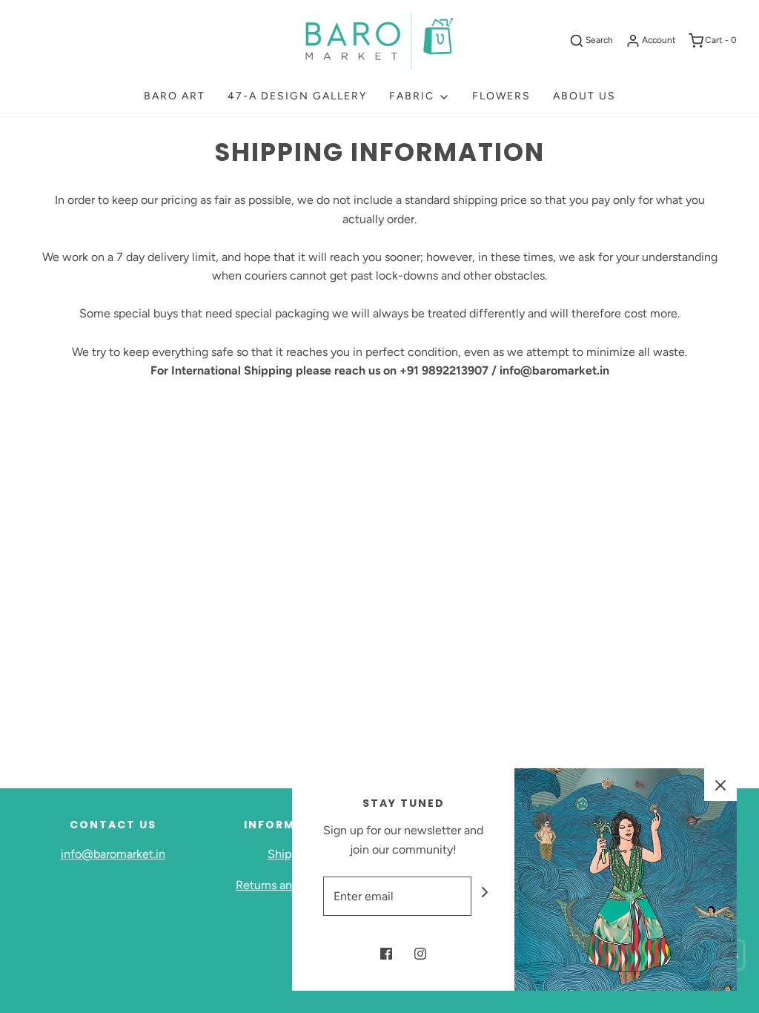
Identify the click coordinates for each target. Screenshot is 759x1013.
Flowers (501, 96)
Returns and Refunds (290, 885)
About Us (584, 96)
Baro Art (174, 96)
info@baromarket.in (113, 854)
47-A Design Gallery (297, 96)
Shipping (291, 854)
